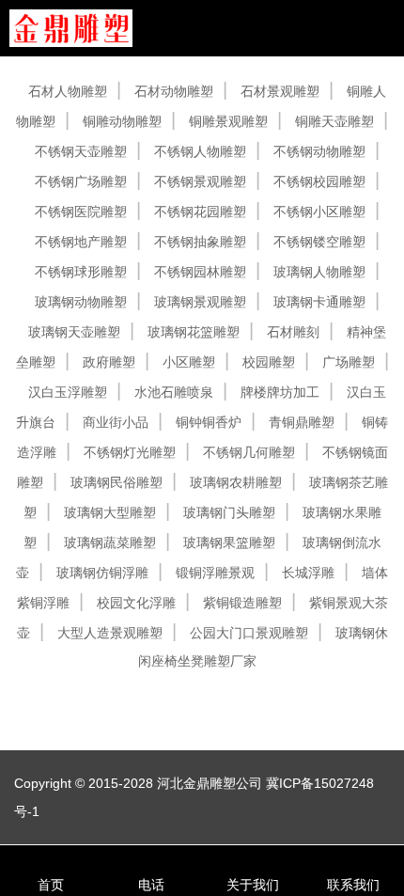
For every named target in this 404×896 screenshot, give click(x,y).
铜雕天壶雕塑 (334, 121)
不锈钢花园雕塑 (200, 211)
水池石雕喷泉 (173, 392)
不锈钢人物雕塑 (200, 151)
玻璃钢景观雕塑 (200, 301)
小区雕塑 (189, 361)
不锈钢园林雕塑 (200, 271)
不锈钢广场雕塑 (81, 181)
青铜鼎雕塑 (301, 422)
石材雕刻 (293, 331)
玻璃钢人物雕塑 (319, 271)
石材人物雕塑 (67, 91)
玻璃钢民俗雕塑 (116, 482)
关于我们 (252, 884)
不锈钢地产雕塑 (81, 241)
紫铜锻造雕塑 (242, 602)
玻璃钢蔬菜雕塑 (110, 542)
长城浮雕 (308, 572)
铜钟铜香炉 (208, 422)
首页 (51, 884)
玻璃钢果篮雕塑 (229, 542)
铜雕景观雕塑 (228, 121)
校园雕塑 (268, 361)
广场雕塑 (348, 361)
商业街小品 (115, 422)
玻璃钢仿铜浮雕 (102, 572)
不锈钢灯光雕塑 (130, 452)
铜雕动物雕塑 (122, 121)
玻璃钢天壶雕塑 (74, 331)
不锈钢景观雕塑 (200, 181)
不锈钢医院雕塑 (81, 211)
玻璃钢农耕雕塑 (236, 482)
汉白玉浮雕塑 (67, 392)
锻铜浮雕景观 (215, 572)
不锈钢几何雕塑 (249, 452)
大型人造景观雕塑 (110, 632)
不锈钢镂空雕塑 (319, 241)
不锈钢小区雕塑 (319, 211)
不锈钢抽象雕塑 (200, 241)
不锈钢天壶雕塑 (81, 151)
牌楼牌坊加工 (280, 392)
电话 (151, 884)
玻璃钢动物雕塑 (81, 301)
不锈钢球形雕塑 (81, 271)
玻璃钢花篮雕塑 (194, 331)
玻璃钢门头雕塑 (229, 512)
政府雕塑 (109, 361)
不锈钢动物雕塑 (319, 151)
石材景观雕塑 (280, 91)
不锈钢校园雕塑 (319, 181)
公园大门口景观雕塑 (249, 632)
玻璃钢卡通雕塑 (319, 301)
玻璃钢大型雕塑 (110, 512)
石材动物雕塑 (173, 91)
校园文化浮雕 (136, 602)
